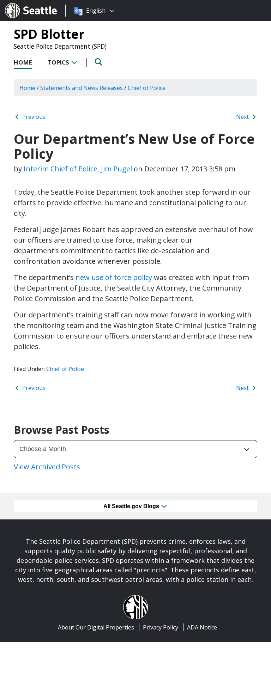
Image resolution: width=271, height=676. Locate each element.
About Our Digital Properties (96, 627)
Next (243, 117)
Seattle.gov (20, 4)
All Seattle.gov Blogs (132, 506)
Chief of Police (65, 369)
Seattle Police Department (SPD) (60, 46)
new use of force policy (114, 277)
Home (23, 62)
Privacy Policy (160, 627)
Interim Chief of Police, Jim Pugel (78, 168)
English (96, 10)
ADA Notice (202, 627)
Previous (33, 117)
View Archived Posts (47, 466)
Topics (59, 62)
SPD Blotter (49, 33)
